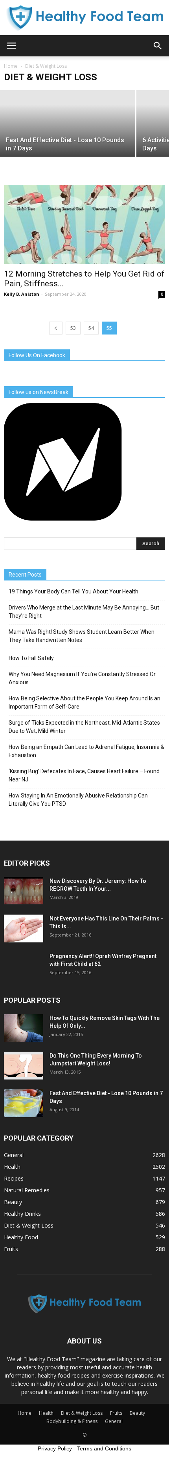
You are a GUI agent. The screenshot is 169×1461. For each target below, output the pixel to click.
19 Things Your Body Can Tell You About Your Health (73, 591)
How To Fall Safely (31, 658)
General (14, 1155)
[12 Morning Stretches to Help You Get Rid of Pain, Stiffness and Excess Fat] (84, 224)
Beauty (13, 1202)
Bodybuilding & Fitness (71, 1421)
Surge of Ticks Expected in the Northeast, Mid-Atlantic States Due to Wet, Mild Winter (84, 727)
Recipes (14, 1178)
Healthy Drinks (22, 1213)
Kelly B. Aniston (21, 294)
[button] (158, 45)
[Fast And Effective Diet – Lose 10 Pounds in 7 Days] (23, 1103)
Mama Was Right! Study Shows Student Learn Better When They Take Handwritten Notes (81, 636)
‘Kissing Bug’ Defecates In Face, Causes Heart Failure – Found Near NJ (84, 775)
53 (73, 328)
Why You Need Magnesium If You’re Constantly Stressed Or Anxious (82, 678)
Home (11, 66)
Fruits (11, 1249)
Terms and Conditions (104, 1448)
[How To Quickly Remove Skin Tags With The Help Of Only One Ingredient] (23, 1028)
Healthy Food (21, 1237)
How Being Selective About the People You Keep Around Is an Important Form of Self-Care (84, 702)
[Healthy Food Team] (84, 18)
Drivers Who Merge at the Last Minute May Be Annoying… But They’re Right (84, 611)
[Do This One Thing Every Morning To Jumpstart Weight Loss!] (23, 1065)
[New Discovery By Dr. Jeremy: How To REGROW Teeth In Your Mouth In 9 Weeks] (23, 890)
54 (91, 328)
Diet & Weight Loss (28, 1225)
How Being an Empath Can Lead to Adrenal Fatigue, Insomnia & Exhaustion (86, 751)
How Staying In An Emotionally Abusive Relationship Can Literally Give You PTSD (78, 799)
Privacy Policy (55, 1448)
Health (12, 1166)
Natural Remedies (27, 1190)
